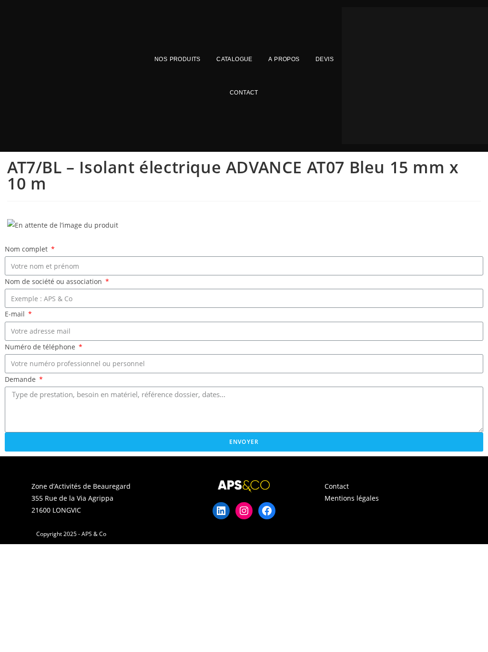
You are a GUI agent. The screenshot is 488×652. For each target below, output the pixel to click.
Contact (244, 92)
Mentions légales (352, 498)
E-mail (16, 313)
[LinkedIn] (221, 510)
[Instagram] (244, 510)
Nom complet (27, 248)
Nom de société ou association (54, 281)
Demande (21, 379)
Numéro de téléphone (41, 346)
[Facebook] (266, 510)
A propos (283, 59)
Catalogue (234, 59)
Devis (324, 59)
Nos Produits (177, 59)
